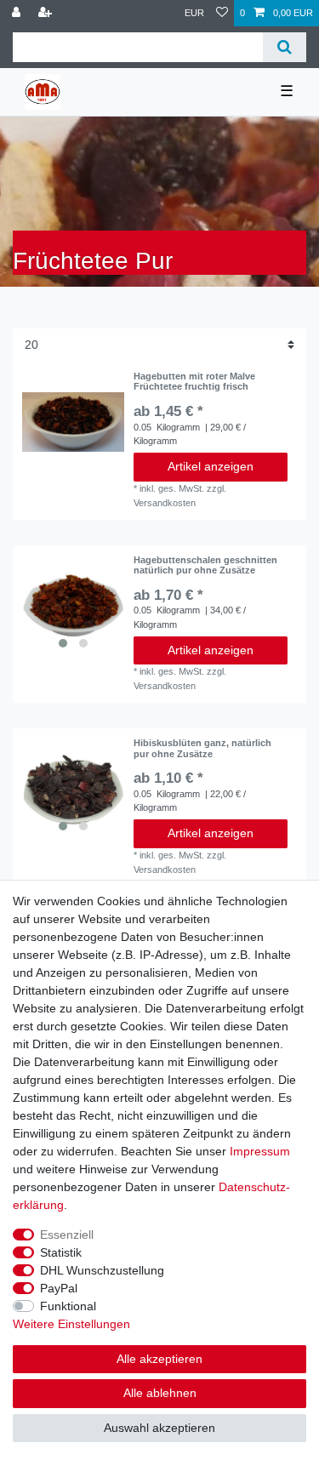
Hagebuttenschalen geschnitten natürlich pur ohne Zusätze (205, 565)
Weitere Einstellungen (71, 1324)
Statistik (61, 1252)
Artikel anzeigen (210, 466)
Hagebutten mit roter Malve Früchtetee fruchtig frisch (194, 381)
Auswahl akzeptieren (159, 1427)
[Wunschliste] (222, 13)
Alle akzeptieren (159, 1359)
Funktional (68, 1306)
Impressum (260, 1151)
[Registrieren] (46, 13)
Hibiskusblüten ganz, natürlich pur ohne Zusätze (202, 748)
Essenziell (67, 1234)
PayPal (58, 1288)
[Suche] (284, 47)
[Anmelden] (18, 13)
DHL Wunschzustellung (102, 1270)
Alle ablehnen (160, 1393)
